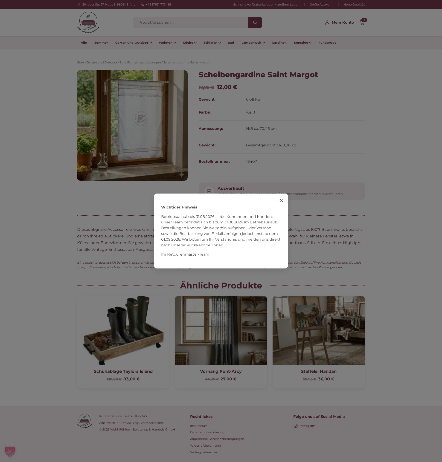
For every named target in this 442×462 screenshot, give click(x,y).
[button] (10, 452)
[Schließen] (281, 200)
